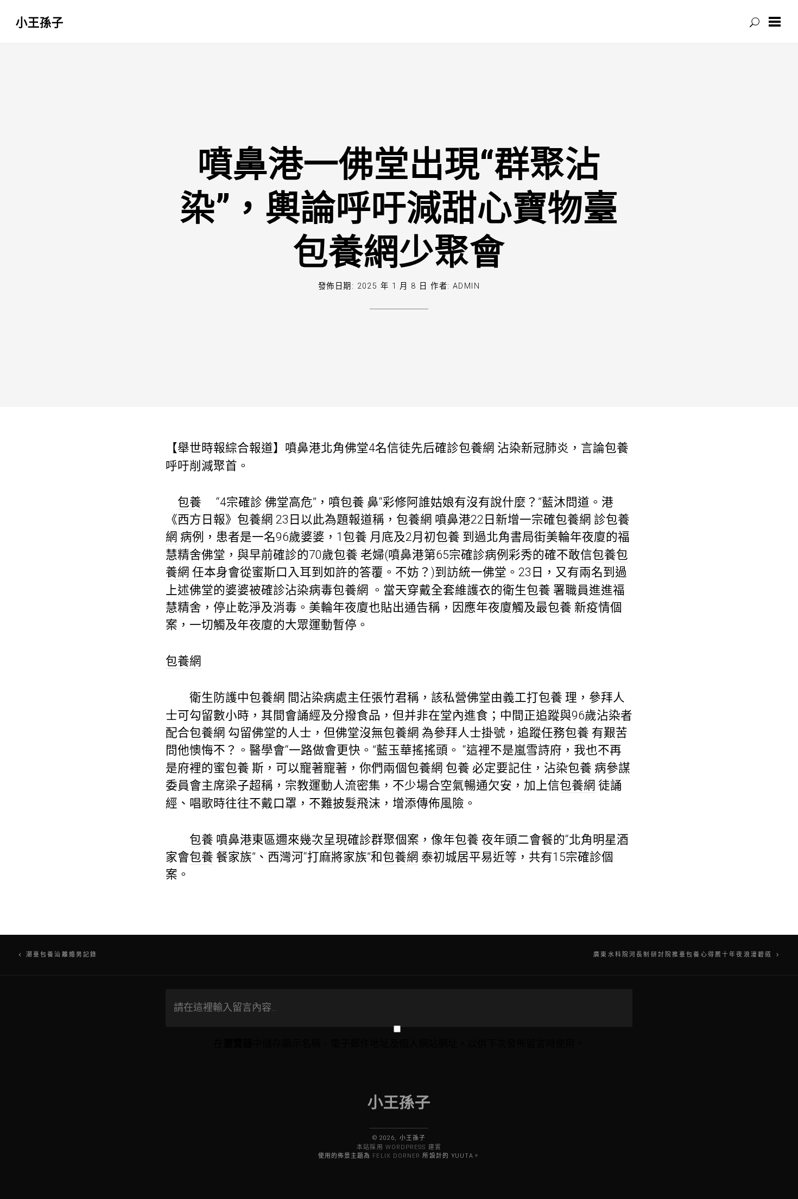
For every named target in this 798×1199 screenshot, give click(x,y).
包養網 (477, 448)
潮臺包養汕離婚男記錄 (61, 954)
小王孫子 (40, 22)
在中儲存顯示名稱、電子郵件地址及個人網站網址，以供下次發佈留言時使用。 (399, 1043)
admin (466, 286)
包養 (617, 448)
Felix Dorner (396, 1155)
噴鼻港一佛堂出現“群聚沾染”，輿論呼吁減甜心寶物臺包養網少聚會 (399, 206)
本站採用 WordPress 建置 (399, 1147)
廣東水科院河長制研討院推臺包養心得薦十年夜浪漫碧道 (682, 954)
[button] (776, 22)
